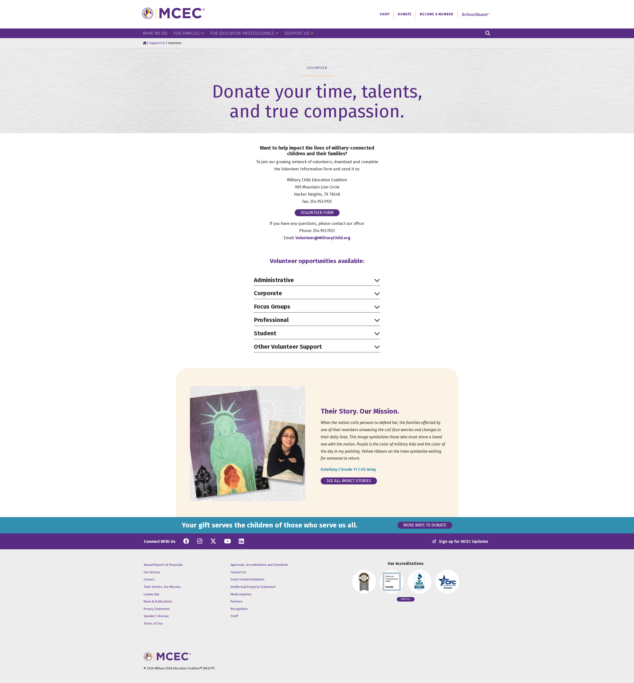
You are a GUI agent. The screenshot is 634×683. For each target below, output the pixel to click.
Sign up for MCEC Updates (463, 541)
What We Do (155, 33)
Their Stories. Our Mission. (162, 587)
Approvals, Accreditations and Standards (259, 565)
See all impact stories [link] (349, 480)
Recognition (239, 609)
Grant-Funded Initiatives (247, 579)
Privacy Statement (157, 609)
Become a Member (436, 14)
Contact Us (238, 572)
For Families (186, 33)
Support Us (297, 33)
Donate (405, 14)
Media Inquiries (241, 594)
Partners (237, 601)
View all (406, 599)
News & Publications (158, 601)
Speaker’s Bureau (156, 616)
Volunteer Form (317, 212)
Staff (234, 616)
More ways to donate (424, 525)
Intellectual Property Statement (253, 587)
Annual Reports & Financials (163, 565)
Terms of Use (153, 623)
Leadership (151, 594)
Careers (149, 579)
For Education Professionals (242, 33)
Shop (385, 14)
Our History (152, 572)
